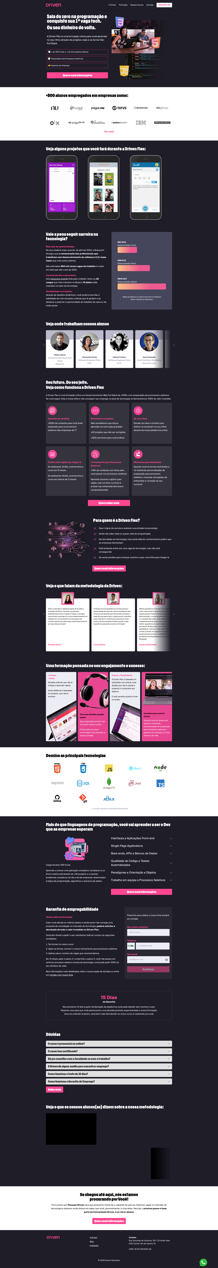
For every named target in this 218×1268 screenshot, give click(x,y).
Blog (92, 1242)
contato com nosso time (61, 975)
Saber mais (54, 1089)
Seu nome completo (137, 927)
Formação (123, 5)
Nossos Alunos (136, 5)
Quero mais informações (77, 75)
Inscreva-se (164, 5)
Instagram (94, 1246)
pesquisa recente (59, 279)
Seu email (132, 954)
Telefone (131, 941)
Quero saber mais (109, 503)
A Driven (112, 5)
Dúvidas (150, 5)
